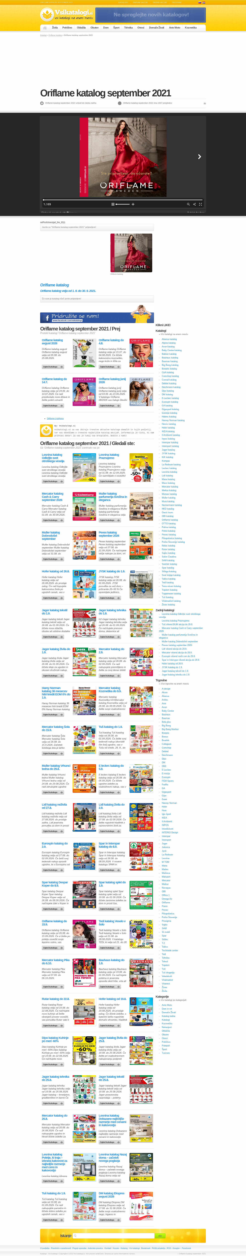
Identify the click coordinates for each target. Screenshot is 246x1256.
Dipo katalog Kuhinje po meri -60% (55, 1039)
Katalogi (123, 3)
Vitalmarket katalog (171, 601)
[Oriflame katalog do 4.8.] (141, 353)
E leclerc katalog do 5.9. (111, 767)
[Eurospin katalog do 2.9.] (84, 856)
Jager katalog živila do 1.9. (56, 651)
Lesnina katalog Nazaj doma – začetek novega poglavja (113, 1158)
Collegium (166, 744)
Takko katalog (168, 579)
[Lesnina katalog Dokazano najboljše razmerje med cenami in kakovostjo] (141, 1128)
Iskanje (65, 1236)
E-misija (166, 773)
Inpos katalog (168, 438)
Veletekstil (167, 976)
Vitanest (166, 983)
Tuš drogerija (168, 972)
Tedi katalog (168, 582)
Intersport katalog (170, 446)
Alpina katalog (169, 343)
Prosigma (166, 921)
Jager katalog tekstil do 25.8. (111, 1078)
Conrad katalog (169, 380)
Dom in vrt (167, 1009)
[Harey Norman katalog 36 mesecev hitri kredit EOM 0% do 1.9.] (84, 700)
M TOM (165, 862)
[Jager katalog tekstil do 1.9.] (84, 623)
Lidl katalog (167, 475)
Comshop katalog (170, 376)
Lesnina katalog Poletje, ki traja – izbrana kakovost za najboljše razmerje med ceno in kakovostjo (54, 1162)
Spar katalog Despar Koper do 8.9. (55, 884)
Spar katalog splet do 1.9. (112, 884)
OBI (164, 891)
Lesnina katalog (169, 472)
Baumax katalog (170, 361)
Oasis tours (167, 512)
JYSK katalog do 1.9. (112, 571)
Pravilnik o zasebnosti (61, 1248)
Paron (165, 906)
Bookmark (145, 1248)
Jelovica (166, 847)
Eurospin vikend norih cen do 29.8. (178, 656)
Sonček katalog (169, 564)
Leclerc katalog (169, 468)
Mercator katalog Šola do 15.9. (56, 728)
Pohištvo (67, 27)
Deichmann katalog (171, 387)
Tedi (164, 954)
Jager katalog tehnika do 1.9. (112, 612)
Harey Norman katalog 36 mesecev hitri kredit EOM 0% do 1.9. (56, 692)
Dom (105, 27)
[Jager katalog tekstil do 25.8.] (141, 1089)
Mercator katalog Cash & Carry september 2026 (52, 497)
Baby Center (168, 711)
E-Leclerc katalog (170, 398)
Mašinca (166, 873)
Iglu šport (166, 814)
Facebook (186, 1248)
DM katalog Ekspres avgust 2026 (111, 1195)
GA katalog (167, 405)
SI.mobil (166, 932)
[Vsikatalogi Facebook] (150, 22)
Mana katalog (168, 479)
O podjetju (45, 1248)
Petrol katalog (168, 531)
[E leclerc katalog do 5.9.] (141, 778)
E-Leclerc (166, 770)
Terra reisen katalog (171, 586)
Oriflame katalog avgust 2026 (52, 342)
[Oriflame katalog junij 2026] (141, 392)
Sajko (164, 924)
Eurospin (166, 777)
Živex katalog (168, 604)
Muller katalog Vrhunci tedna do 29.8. (56, 767)
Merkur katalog (169, 490)
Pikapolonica (168, 913)
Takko (165, 947)
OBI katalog (167, 516)
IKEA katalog (168, 431)
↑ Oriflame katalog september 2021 (191, 1254)
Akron (165, 692)
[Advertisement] (123, 62)
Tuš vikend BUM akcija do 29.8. (177, 624)
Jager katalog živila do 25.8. (113, 1039)
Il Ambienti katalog (171, 435)
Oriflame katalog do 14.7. (54, 381)
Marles (165, 869)
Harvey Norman (169, 803)
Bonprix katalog (169, 368)
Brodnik (165, 740)
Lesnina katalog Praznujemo (109, 456)
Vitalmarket (167, 980)
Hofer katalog (168, 427)
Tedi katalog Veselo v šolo (112, 923)
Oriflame (166, 902)
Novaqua (166, 888)
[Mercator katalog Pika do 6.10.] (84, 973)
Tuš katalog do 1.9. (110, 727)
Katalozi (203, 3)
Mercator (166, 880)
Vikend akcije (160, 3)
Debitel (165, 751)
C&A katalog (168, 372)
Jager (164, 843)
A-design (166, 688)
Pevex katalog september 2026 (109, 534)
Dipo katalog (168, 391)
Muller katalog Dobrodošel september (51, 536)
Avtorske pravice (95, 1248)
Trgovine (177, 3)
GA (163, 788)
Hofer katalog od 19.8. (112, 999)
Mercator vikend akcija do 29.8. (177, 652)
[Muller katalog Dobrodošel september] (84, 545)
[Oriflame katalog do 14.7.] (84, 392)
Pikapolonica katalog (172, 538)
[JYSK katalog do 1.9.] (141, 584)
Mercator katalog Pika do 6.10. (55, 962)
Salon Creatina (169, 556)
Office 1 (166, 895)
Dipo (164, 759)
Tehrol (165, 961)
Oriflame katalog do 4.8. (111, 342)
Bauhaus (166, 714)
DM (163, 762)
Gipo (164, 795)
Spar (164, 935)
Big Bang (166, 725)
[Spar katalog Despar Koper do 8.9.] (84, 895)
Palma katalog (169, 527)
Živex (164, 987)
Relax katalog (168, 545)
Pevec (165, 910)
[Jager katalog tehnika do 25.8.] (84, 1089)
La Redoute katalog (171, 464)
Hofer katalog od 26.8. (55, 571)
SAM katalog (168, 560)
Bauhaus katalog (170, 357)
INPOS (165, 825)
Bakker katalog (169, 354)
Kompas (166, 461)
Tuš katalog (167, 597)
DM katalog (167, 394)
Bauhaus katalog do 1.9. (111, 962)
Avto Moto (174, 27)
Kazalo (116, 1248)
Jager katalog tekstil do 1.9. (54, 612)
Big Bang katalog (170, 365)
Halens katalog (169, 416)
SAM (164, 928)
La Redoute (167, 854)
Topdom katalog (169, 590)
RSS (169, 1248)
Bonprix (165, 733)
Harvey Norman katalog (173, 420)
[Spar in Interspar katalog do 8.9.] (141, 856)
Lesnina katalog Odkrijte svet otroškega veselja (53, 458)
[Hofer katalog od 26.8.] (84, 584)
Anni (164, 703)
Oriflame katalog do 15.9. (54, 923)
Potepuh (166, 1045)
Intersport (166, 840)
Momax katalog (169, 494)
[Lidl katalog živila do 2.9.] (141, 817)
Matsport (166, 876)
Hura (164, 810)
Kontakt (107, 1248)
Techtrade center (170, 950)
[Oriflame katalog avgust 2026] (84, 353)
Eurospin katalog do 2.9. (55, 845)
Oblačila (81, 27)
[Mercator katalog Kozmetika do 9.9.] (141, 700)
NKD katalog (168, 509)
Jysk (164, 851)
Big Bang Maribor (170, 729)
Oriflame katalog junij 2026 (112, 381)
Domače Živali (156, 27)
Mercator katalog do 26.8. (54, 1117)
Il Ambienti (167, 821)
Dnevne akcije (140, 3)
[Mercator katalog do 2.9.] (141, 662)
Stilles (165, 939)
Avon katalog (168, 346)
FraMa (165, 784)
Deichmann (167, 755)
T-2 (163, 943)
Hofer (164, 806)
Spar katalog (168, 568)
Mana (164, 865)
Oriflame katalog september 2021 (105, 92)
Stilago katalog (169, 571)
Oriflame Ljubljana (55, 418)
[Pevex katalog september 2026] (141, 545)
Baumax (166, 718)
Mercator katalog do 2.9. (111, 651)
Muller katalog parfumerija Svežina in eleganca (113, 497)
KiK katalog (167, 457)
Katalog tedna (168, 1016)
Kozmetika (190, 27)
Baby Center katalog (172, 350)
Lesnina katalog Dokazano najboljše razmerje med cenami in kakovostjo (112, 1120)
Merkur (165, 884)
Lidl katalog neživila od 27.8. (54, 806)
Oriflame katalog (55, 35)
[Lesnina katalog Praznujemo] (141, 467)
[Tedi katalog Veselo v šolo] (141, 934)
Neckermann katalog (172, 505)
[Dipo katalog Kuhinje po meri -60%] (84, 1050)
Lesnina (165, 858)
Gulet (164, 799)
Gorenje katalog (169, 413)
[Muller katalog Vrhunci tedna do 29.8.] (84, 778)
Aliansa (165, 696)
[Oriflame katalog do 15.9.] (84, 934)
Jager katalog (168, 450)
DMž (164, 766)
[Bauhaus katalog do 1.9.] (141, 973)
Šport (116, 27)
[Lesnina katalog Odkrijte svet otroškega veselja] (84, 467)
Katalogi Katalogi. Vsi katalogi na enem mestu (67, 15)
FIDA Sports (168, 781)
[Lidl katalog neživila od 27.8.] (84, 817)
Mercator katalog (170, 486)
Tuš (164, 969)
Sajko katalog (168, 553)
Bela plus (166, 722)
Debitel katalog (169, 383)
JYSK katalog (168, 453)
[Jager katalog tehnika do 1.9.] (141, 623)
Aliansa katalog (169, 339)
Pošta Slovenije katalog (173, 542)
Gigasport (166, 792)
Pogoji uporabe (79, 1248)
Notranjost (167, 1027)
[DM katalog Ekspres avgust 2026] (141, 1206)
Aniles (165, 700)
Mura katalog (168, 501)
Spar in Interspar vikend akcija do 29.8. (181, 660)
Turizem (166, 1053)
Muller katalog (168, 497)
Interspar (166, 836)
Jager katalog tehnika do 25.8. (55, 1078)
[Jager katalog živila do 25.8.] (141, 1050)
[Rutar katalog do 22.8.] (84, 1011)
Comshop (166, 747)
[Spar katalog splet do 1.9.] (141, 895)
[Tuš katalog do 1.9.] (141, 739)
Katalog (124, 1248)
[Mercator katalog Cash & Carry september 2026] (84, 506)
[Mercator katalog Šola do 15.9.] (84, 739)
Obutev (94, 27)
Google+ (176, 1248)
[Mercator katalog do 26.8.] (84, 1128)
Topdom (166, 965)
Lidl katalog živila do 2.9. (112, 806)
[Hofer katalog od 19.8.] (141, 1011)
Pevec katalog (169, 534)
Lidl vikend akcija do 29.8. (174, 649)
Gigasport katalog (170, 409)
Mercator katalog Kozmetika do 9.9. (110, 689)
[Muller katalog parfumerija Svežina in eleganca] (141, 506)
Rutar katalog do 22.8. (55, 999)
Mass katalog (168, 483)
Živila (55, 27)
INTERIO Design (170, 832)
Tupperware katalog (171, 593)
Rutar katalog (168, 549)
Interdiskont (167, 829)
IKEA (164, 818)
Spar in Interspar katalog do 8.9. (109, 845)
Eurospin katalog (170, 402)
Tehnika (128, 27)
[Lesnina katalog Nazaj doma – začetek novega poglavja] (141, 1167)
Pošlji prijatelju (158, 1248)
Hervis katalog (169, 424)
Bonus (165, 736)
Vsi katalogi (134, 1248)
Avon (164, 707)
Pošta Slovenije (169, 917)
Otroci (140, 27)
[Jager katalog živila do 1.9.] (84, 662)
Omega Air (167, 899)
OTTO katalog (169, 523)
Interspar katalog (170, 442)
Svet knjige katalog (171, 575)
